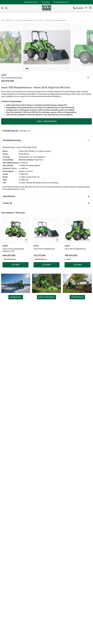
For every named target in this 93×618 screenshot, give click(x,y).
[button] (90, 8)
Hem (3, 20)
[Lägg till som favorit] (88, 77)
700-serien (38, 20)
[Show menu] (2, 8)
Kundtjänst (80, 8)
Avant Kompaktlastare (24, 20)
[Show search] (6, 8)
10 (65, 68)
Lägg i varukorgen (46, 121)
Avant (4, 75)
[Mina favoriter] (86, 8)
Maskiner (10, 20)
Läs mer (15, 265)
